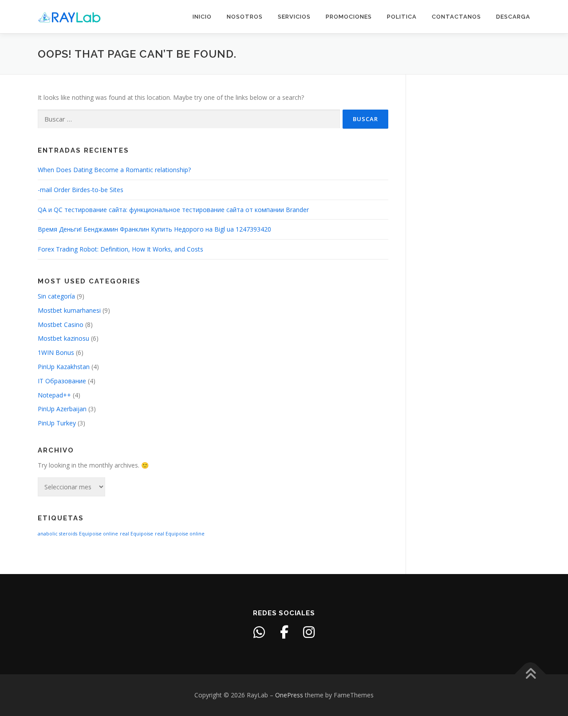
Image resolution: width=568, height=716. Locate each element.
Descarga (513, 16)
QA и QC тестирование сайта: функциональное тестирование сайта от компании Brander (173, 209)
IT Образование (62, 381)
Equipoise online (98, 534)
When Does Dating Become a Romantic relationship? (114, 169)
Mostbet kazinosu (63, 338)
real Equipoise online (180, 534)
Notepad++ (54, 395)
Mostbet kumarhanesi (69, 310)
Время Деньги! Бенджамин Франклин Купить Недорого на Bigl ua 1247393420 (154, 229)
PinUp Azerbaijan (62, 409)
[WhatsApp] (259, 632)
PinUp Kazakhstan (64, 366)
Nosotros (245, 16)
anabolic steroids (57, 534)
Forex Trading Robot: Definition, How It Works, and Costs (120, 249)
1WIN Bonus (56, 352)
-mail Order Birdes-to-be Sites (80, 189)
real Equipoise (136, 534)
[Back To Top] (530, 674)
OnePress (289, 695)
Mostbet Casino (60, 324)
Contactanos (456, 16)
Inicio (202, 16)
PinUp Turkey (57, 423)
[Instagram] (309, 632)
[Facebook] (284, 632)
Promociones (349, 16)
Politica (402, 16)
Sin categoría (56, 296)
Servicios (294, 16)
